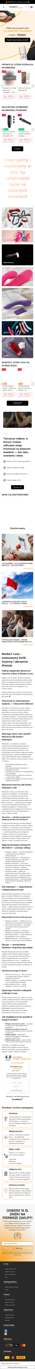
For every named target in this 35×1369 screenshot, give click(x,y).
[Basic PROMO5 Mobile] (17, 33)
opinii (22, 1059)
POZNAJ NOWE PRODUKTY (17, 403)
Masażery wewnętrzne (12, 930)
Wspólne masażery (11, 980)
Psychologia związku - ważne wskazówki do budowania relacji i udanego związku (17, 641)
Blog (6, 1277)
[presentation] (2, 86)
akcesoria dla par (25, 956)
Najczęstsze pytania (10, 1299)
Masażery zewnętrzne (12, 863)
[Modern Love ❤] (16, 7)
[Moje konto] (28, 7)
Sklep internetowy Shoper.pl (10, 1363)
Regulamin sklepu (9, 1302)
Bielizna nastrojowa (11, 875)
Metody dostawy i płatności (11, 1287)
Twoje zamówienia (9, 1315)
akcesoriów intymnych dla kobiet (22, 830)
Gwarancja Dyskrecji (10, 1274)
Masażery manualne (11, 921)
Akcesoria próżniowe (11, 934)
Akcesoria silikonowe (11, 858)
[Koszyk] (31, 7)
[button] (3, 7)
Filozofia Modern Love (10, 1269)
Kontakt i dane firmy (10, 1271)
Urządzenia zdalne (11, 871)
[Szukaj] (25, 7)
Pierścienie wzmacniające (13, 925)
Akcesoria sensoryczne (12, 974)
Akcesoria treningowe (12, 867)
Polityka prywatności (10, 1305)
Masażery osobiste (11, 852)
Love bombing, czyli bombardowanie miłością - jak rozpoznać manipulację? (17, 564)
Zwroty (6, 1289)
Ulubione (7, 1320)
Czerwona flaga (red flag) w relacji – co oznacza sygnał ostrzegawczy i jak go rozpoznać (17, 602)
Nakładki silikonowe (11, 938)
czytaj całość (28, 568)
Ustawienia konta (9, 1317)
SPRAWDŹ (17, 149)
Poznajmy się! (17, 487)
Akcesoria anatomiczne (12, 984)
